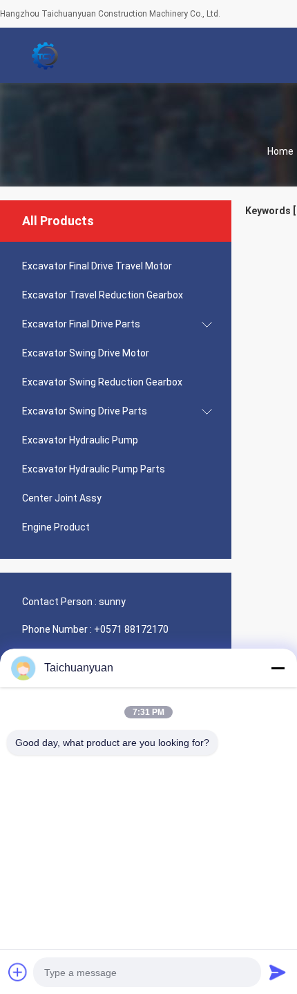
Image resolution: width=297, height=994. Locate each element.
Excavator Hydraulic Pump (80, 440)
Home (280, 151)
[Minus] (277, 668)
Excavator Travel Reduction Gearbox (102, 294)
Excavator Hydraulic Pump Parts (93, 469)
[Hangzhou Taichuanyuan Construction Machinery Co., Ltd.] (45, 55)
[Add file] (18, 972)
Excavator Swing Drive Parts (84, 411)
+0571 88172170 (131, 629)
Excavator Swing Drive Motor (85, 353)
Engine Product (56, 527)
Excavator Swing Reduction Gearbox (102, 382)
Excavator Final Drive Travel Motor (97, 265)
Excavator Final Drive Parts (81, 323)
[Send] (278, 972)
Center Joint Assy (62, 498)
